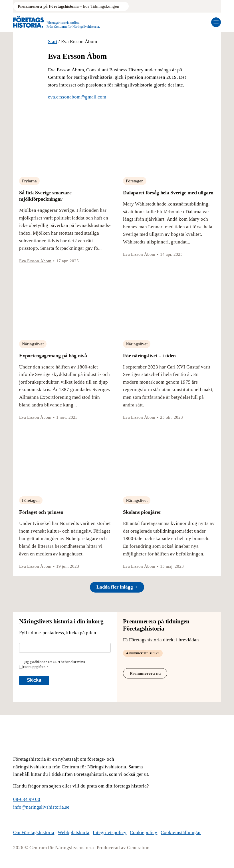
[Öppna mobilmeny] (216, 22)
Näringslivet (33, 344)
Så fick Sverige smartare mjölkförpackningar (45, 196)
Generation (138, 847)
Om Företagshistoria (33, 832)
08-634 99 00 (26, 799)
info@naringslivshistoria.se (41, 807)
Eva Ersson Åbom (35, 261)
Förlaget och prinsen (41, 512)
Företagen (135, 181)
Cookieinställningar (181, 832)
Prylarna (29, 181)
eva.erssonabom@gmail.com (77, 97)
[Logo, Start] (56, 22)
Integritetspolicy (109, 832)
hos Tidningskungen (68, 6)
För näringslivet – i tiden (149, 356)
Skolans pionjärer (142, 512)
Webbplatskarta (73, 832)
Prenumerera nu (145, 673)
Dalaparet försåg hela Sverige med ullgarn (168, 193)
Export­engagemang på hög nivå (53, 356)
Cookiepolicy (143, 832)
